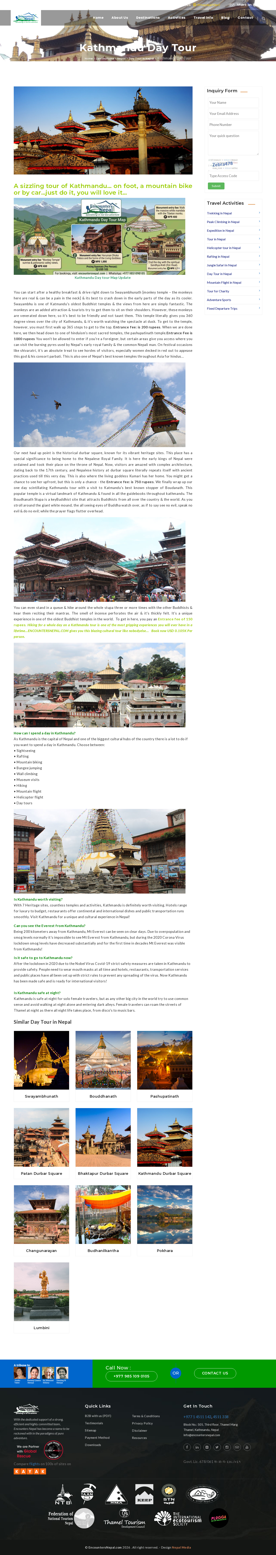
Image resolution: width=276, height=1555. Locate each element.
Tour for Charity (218, 291)
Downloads (93, 1445)
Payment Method (97, 1437)
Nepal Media (181, 1547)
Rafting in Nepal (218, 256)
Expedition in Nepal (220, 230)
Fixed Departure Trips (222, 308)
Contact (245, 18)
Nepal (121, 58)
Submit (216, 186)
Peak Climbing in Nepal (223, 222)
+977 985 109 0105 (188, 5)
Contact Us (215, 1373)
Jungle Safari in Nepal (222, 265)
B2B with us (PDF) (98, 1416)
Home (98, 18)
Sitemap (90, 1430)
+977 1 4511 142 (197, 1417)
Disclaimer (139, 1430)
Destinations (148, 18)
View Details (42, 1084)
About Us (120, 18)
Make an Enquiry (250, 4)
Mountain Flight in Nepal (224, 282)
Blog (225, 18)
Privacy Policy (142, 1423)
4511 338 (221, 1417)
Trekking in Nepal (219, 213)
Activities (176, 18)
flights (34, 1464)
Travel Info (203, 18)
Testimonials (94, 1423)
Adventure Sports (219, 300)
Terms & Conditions (146, 1416)
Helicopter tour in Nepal (224, 248)
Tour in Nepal (216, 239)
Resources (139, 1438)
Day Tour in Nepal (141, 58)
